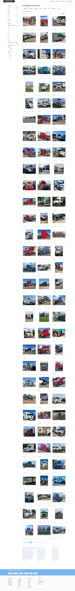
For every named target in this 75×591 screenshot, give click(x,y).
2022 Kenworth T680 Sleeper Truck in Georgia (28, 240)
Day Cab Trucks (10, 580)
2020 (13, 33)
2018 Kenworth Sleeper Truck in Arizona (57, 125)
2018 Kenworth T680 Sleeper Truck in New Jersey (29, 174)
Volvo (49, 8)
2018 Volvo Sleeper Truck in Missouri (42, 470)
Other (13, 17)
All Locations (30, 587)
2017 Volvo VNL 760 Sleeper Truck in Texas (58, 43)
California (29, 580)
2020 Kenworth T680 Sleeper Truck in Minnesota (29, 125)
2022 (13, 31)
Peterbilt (45, 8)
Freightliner (13, 11)
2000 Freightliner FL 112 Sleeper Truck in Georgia (29, 76)
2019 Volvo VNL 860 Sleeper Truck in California (43, 371)
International (13, 12)
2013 (13, 39)
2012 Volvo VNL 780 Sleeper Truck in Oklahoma (58, 59)
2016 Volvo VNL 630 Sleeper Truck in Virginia (43, 59)
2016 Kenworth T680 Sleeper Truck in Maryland (29, 355)
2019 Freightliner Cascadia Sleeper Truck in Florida (44, 240)
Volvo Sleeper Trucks (25, 559)
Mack (40, 8)
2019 (13, 34)
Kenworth (13, 13)
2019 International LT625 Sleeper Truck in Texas (58, 273)
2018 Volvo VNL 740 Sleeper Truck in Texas (43, 355)
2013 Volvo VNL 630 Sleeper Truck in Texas (28, 92)
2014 (13, 38)
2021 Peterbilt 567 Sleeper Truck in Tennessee (58, 240)
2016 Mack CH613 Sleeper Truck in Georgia (43, 207)
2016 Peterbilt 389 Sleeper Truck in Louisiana (28, 404)
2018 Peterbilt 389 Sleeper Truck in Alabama (43, 437)
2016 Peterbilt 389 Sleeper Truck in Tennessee (28, 371)
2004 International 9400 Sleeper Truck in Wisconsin (59, 437)
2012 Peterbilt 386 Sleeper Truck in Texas (28, 43)
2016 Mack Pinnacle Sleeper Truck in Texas (28, 519)
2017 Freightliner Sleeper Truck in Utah (28, 486)
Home (39, 580)
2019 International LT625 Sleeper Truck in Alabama (59, 158)
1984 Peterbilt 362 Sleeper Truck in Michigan (43, 92)
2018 (13, 35)
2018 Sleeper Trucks (54, 559)
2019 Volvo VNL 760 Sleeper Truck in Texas (58, 404)
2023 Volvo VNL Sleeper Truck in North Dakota (43, 43)
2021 (13, 32)
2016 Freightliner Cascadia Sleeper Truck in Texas (44, 486)
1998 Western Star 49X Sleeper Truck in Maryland (44, 76)
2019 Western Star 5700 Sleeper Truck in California (29, 437)
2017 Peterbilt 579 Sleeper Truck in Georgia (58, 355)
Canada (29, 586)
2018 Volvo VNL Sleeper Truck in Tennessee (43, 519)
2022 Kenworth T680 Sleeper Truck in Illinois (43, 289)
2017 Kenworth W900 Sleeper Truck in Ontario (58, 519)
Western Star (13, 16)
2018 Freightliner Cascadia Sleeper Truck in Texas (59, 322)
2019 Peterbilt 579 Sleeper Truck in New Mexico (28, 207)
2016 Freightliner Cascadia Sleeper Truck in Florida (44, 388)
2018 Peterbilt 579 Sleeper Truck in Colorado (43, 404)
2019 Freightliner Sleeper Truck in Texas (28, 322)
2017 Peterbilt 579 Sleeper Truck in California (28, 470)
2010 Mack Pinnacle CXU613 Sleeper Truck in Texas (59, 92)
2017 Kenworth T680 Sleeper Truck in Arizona (43, 158)
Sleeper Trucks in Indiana (40, 559)
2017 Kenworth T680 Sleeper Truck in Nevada (28, 388)
